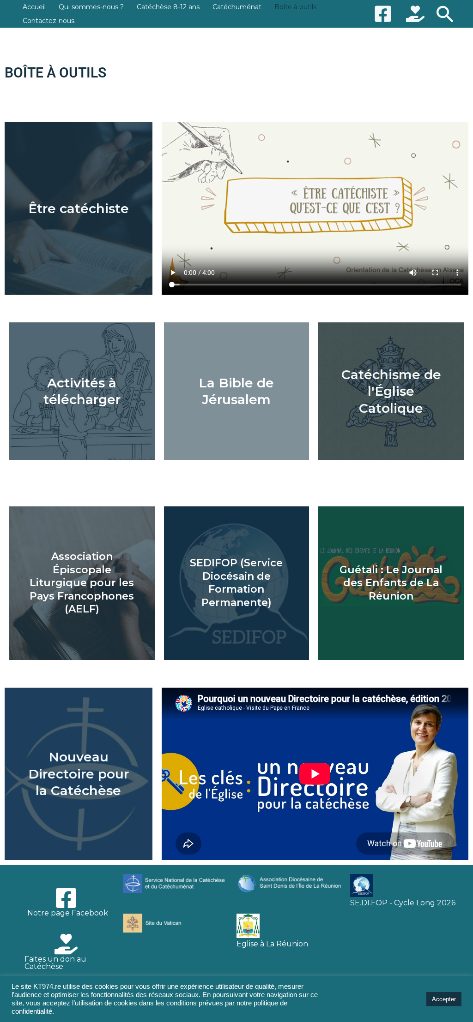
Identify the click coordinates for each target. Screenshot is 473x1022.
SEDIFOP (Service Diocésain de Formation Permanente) (236, 583)
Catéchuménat (236, 7)
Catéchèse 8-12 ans (168, 7)
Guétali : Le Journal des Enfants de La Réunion (391, 583)
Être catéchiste (78, 208)
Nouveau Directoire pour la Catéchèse (78, 773)
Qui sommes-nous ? (91, 7)
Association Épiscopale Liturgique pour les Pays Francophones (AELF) (82, 582)
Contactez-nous (48, 21)
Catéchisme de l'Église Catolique (391, 391)
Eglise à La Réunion (272, 943)
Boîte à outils (295, 7)
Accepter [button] (444, 999)
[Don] (415, 14)
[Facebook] (383, 14)
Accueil (34, 7)
